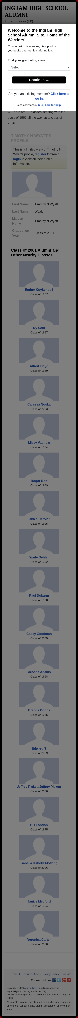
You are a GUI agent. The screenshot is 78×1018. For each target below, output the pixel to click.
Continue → (39, 80)
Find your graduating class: (27, 60)
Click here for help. (50, 104)
